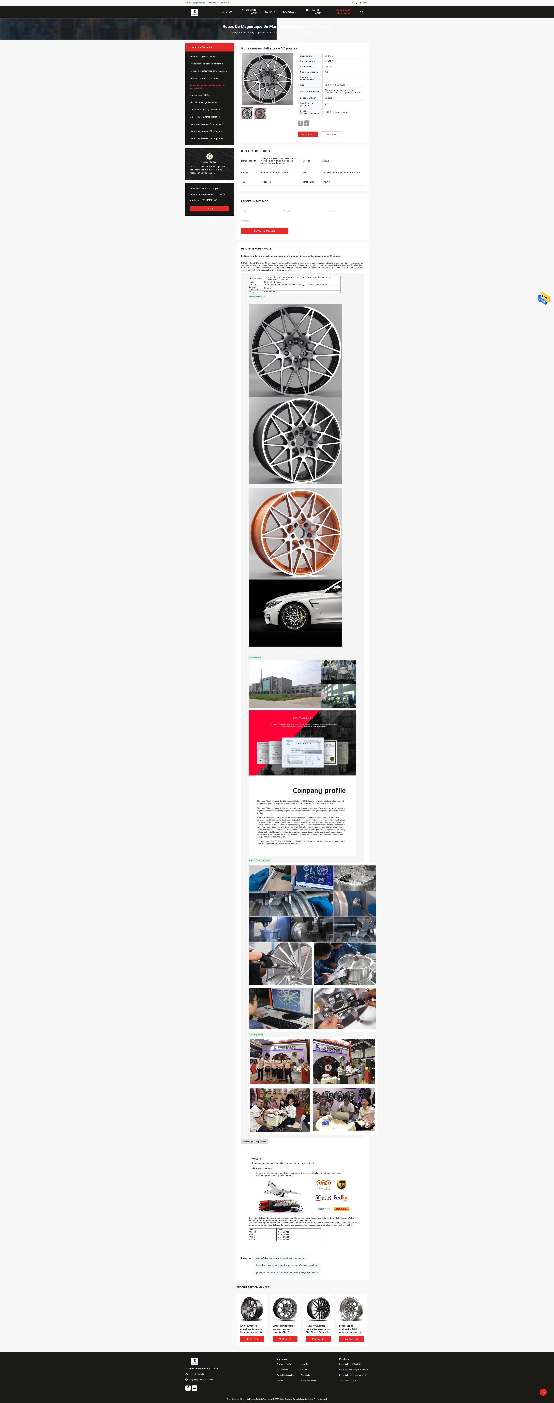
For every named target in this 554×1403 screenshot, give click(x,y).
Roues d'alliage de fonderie (202, 56)
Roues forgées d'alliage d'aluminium (206, 64)
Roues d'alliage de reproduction (204, 78)
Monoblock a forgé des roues (203, 102)
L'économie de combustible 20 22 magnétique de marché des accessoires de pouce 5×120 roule (350, 1329)
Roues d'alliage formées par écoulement (209, 71)
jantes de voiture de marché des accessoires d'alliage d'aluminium (287, 1272)
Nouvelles (305, 1364)
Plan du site (305, 1375)
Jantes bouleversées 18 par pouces (206, 131)
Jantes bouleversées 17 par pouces (206, 124)
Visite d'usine (282, 1370)
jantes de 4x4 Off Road (200, 95)
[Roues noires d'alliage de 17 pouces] (267, 79)
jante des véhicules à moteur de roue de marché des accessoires (286, 1265)
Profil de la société (284, 1364)
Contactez (331, 134)
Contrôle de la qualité (285, 1375)
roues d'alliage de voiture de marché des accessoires (281, 1258)
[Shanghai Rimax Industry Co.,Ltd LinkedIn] (356, 3)
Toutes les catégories (347, 1381)
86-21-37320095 (219, 194)
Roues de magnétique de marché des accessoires (264, 32)
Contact (209, 208)
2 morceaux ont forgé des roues (205, 109)
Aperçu (235, 32)
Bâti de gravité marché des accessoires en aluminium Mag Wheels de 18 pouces (285, 1329)
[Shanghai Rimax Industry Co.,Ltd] (194, 12)
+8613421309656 (209, 200)
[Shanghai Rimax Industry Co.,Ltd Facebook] (352, 3)
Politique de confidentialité (310, 1381)
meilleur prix (307, 134)
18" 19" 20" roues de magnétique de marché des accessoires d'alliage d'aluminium (252, 1329)
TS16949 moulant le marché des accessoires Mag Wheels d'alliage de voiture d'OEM (318, 1329)
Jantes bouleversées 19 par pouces (206, 138)
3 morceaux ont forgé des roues (205, 117)
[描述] (361, 11)
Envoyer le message (264, 231)
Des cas (304, 1370)
